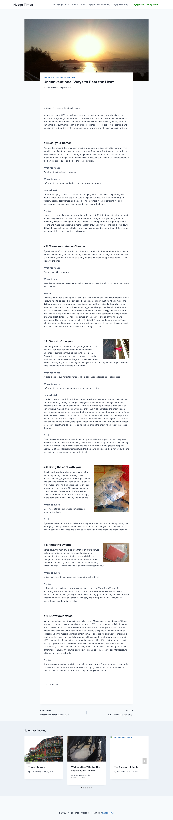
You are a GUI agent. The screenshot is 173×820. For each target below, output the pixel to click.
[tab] (81, 787)
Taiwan (36, 767)
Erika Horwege (36, 772)
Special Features (67, 77)
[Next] (145, 761)
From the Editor (79, 4)
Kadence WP (108, 813)
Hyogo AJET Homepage (100, 4)
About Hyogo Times (59, 4)
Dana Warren (121, 772)
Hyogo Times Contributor (83, 775)
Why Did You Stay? (120, 713)
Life (57, 77)
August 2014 (49, 77)
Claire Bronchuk (52, 88)
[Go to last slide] (28, 761)
